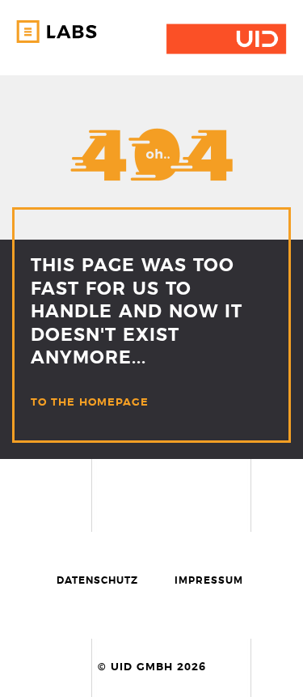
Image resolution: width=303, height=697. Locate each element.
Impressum (209, 580)
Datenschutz (97, 580)
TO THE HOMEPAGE (90, 402)
